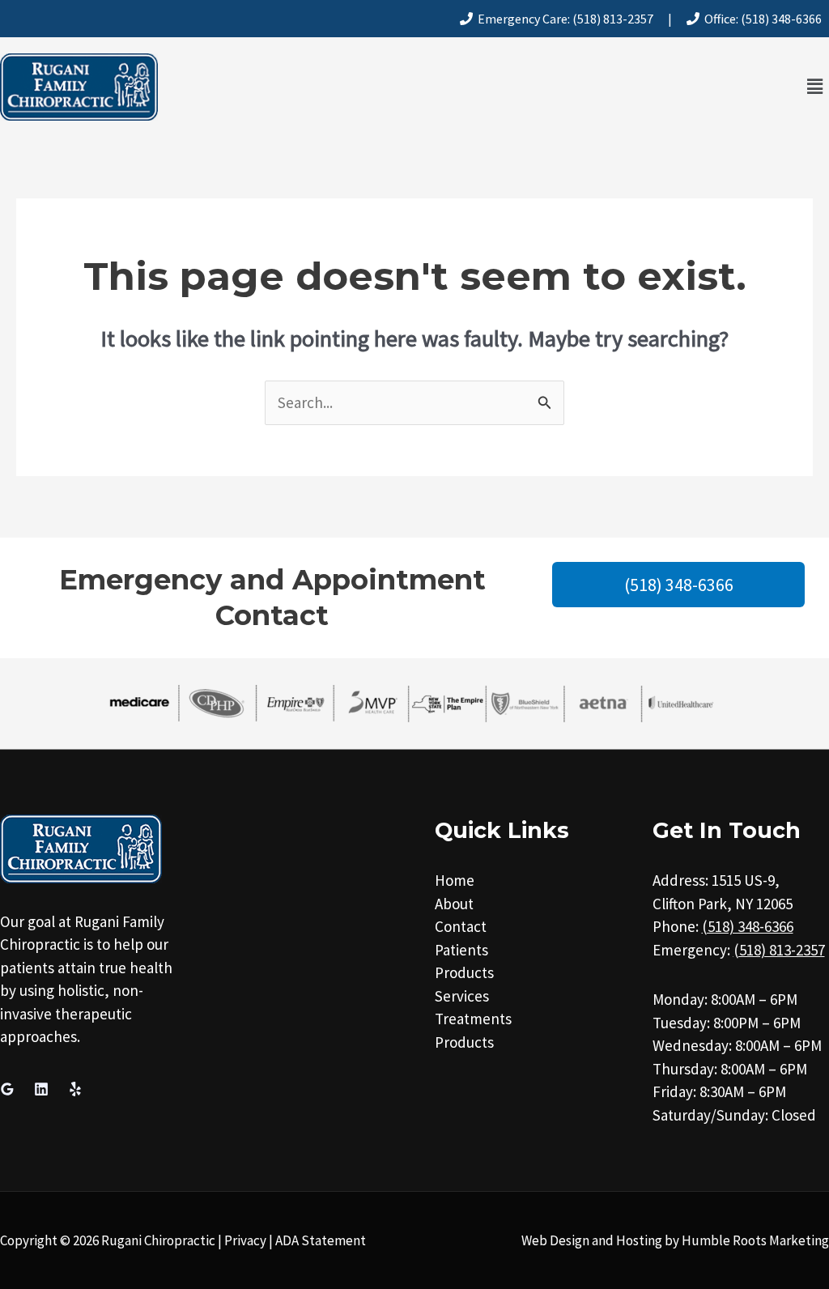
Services (462, 996)
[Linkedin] (41, 1089)
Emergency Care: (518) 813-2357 (563, 19)
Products (464, 972)
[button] (815, 87)
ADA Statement (320, 1240)
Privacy (245, 1240)
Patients (461, 949)
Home (454, 880)
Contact (461, 926)
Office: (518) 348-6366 (760, 19)
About (454, 903)
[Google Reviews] (7, 1089)
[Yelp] (75, 1089)
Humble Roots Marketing (755, 1240)
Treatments (473, 1018)
